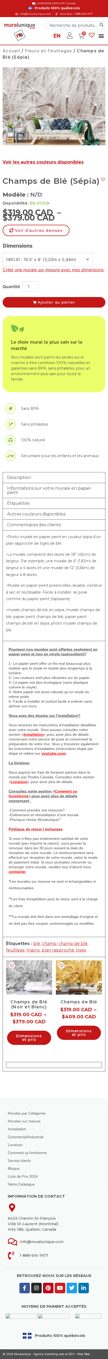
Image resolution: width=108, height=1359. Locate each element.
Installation (17, 1129)
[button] (101, 35)
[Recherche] (101, 25)
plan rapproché (58, 950)
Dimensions (18, 246)
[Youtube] (60, 1288)
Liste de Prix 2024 (22, 1176)
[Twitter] (72, 1288)
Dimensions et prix (29, 1038)
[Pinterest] (48, 1288)
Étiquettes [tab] (18, 503)
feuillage (15, 950)
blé (36, 943)
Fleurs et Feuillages (48, 50)
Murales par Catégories (27, 1113)
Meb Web (83, 1354)
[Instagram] (36, 1288)
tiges (81, 950)
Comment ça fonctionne (27, 1152)
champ (49, 943)
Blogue (13, 1168)
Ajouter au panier (56, 302)
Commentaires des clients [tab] (34, 524)
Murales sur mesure (24, 1121)
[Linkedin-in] (83, 1288)
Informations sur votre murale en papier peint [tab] (49, 490)
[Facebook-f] (24, 1288)
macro (33, 950)
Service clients (19, 1160)
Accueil (11, 50)
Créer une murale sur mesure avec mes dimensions (53, 269)
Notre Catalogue (21, 1184)
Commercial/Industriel (26, 1137)
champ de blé (73, 943)
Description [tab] (19, 477)
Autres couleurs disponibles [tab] (36, 514)
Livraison (15, 1144)
